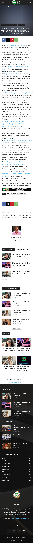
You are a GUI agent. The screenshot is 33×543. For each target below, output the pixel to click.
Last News (8, 7)
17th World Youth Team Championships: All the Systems (9, 217)
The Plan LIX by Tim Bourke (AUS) (25, 216)
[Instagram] (14, 531)
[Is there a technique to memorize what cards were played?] (6, 428)
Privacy (17, 537)
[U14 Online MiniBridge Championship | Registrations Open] (24, 360)
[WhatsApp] (16, 40)
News (9, 24)
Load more (16, 328)
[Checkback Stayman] (6, 437)
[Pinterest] (12, 40)
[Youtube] (24, 531)
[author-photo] (16, 234)
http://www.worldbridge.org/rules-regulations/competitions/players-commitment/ (13, 123)
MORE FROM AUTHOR (23, 249)
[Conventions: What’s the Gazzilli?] (6, 446)
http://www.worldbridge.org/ (16, 45)
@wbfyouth (16, 382)
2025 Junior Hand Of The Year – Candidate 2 (23, 350)
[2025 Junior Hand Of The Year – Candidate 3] (6, 256)
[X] (8, 40)
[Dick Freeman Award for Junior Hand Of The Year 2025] (6, 322)
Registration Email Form (12, 74)
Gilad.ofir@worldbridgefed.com (20, 518)
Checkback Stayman (18, 435)
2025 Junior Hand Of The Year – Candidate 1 (8, 368)
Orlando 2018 (21, 24)
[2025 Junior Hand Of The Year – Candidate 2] (6, 265)
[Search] (30, 2)
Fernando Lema (7, 33)
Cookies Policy (10, 537)
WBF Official (14, 24)
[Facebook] (4, 40)
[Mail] (16, 241)
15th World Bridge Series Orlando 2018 (16, 193)
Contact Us (23, 537)
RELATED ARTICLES (8, 249)
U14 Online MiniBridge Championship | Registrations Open (23, 368)
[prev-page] (3, 280)
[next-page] (6, 280)
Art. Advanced (5, 258)
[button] (3, 2)
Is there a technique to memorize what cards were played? (20, 427)
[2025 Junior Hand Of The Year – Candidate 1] (6, 274)
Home (2, 7)
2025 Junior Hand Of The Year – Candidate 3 (8, 350)
